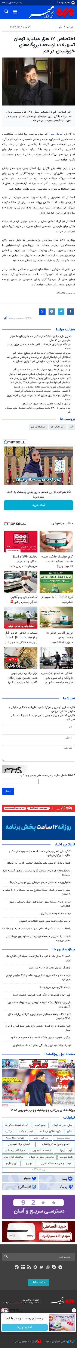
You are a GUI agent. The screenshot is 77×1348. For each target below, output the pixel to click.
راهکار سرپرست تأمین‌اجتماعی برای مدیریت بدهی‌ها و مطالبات (36, 929)
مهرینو (29, 1163)
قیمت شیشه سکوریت (16, 1125)
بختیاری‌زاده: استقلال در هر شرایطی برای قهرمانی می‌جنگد (39, 882)
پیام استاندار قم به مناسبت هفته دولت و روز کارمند (42, 387)
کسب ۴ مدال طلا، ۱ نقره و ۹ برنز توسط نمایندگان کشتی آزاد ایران (38, 958)
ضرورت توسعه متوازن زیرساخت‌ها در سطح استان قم (42, 353)
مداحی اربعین (40, 1138)
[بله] (54, 1268)
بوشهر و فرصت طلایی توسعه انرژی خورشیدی (46, 404)
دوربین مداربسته (15, 1138)
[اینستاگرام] (47, 1268)
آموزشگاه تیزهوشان (15, 1150)
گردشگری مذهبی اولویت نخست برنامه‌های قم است (42, 391)
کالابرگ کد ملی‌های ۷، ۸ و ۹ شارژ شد (50, 968)
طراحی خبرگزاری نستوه (56, 1341)
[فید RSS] (29, 1268)
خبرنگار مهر (56, 134)
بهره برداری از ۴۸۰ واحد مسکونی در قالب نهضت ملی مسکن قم (38, 410)
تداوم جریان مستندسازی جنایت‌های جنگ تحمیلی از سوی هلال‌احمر (40, 904)
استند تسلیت (64, 1138)
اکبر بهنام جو (57, 427)
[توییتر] (41, 1268)
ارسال (8, 791)
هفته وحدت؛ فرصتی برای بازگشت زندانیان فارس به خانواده (39, 863)
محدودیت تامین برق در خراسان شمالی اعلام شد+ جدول (40, 374)
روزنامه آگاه (38, 1170)
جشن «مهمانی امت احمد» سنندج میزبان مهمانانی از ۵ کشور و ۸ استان (37, 892)
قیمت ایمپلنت (64, 1150)
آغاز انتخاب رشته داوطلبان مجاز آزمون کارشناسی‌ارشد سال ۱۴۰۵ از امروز (39, 1016)
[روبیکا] (35, 1268)
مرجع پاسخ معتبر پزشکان (55, 1144)
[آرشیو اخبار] (22, 1268)
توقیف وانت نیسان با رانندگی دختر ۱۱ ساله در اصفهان (42, 1045)
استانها (70, 27)
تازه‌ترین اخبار (65, 844)
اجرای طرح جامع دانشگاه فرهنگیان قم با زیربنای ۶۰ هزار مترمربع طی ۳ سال (40, 338)
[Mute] (14, 481)
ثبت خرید (38, 505)
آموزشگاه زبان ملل (14, 1157)
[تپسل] (6, 442)
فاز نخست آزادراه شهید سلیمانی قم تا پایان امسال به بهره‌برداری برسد (42, 363)
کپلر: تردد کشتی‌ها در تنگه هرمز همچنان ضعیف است (42, 995)
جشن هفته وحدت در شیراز (56, 913)
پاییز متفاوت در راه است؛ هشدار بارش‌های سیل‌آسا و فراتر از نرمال (38, 1028)
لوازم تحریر (40, 1125)
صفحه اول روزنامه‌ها (59, 1054)
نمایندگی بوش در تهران (41, 1157)
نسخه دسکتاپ (38, 1282)
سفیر (69, 1131)
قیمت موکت (26, 1131)
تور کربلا (9, 1131)
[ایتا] (16, 1268)
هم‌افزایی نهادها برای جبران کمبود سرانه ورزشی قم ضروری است (39, 397)
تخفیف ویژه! (24, 1327)
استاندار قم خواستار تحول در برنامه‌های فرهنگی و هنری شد (38, 357)
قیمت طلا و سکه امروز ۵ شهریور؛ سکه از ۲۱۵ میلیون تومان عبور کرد (38, 977)
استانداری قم (38, 427)
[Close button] (74, 1310)
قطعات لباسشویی (41, 1150)
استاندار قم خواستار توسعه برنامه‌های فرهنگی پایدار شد (41, 383)
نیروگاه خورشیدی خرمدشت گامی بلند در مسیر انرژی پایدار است (39, 346)
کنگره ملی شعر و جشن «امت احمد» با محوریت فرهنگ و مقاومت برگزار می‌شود (40, 853)
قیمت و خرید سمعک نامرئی (56, 1163)
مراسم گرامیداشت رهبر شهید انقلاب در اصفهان (45, 921)
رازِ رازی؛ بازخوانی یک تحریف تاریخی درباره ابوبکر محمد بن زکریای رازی (39, 1004)
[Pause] (8, 481)
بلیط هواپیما (66, 1157)
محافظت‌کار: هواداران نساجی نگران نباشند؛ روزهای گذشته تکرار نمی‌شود (36, 873)
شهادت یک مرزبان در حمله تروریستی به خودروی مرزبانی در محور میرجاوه (38, 938)
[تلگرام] (60, 1268)
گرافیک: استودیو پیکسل (26, 1341)
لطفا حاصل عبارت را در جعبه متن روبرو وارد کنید (47, 775)
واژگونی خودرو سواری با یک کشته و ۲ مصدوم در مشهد (40, 1038)
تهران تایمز (11, 1163)
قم (60, 27)
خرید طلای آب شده (50, 1131)
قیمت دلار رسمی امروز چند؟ (55, 987)
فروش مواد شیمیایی (19, 1144)
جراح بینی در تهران (62, 1125)
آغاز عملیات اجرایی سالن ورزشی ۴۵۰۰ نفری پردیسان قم (40, 378)
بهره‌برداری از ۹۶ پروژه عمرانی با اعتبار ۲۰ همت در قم (42, 370)
